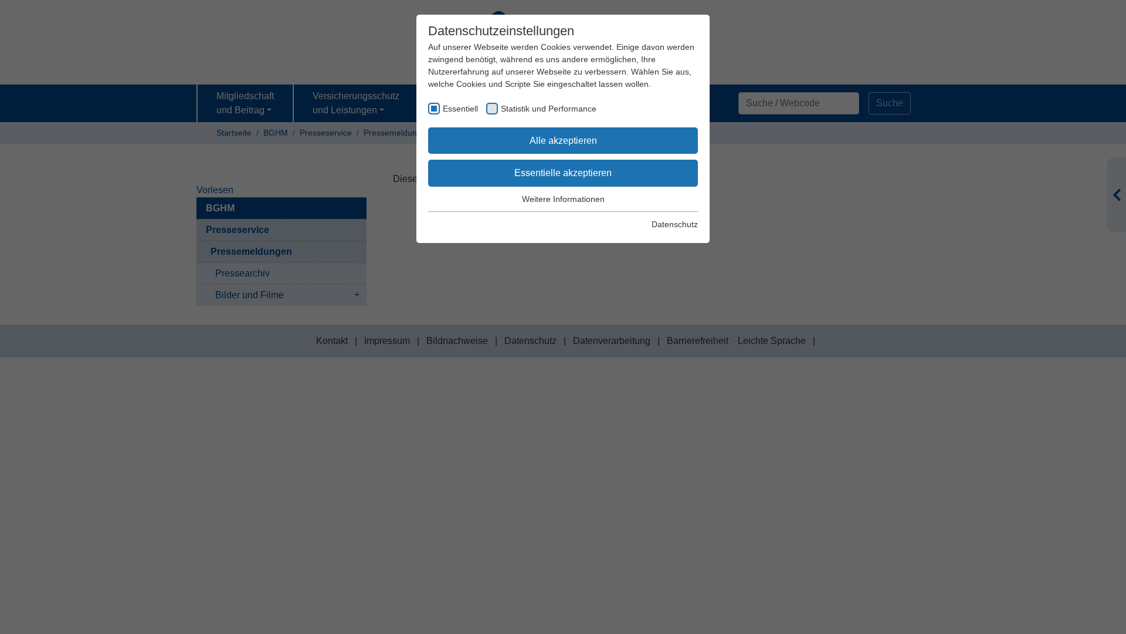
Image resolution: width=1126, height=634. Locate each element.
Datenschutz (675, 224)
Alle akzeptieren (563, 141)
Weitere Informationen (563, 199)
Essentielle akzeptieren (563, 173)
